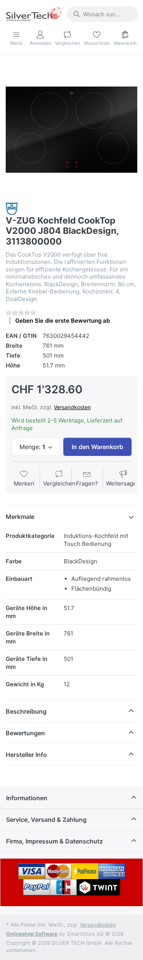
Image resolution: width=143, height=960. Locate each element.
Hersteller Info (26, 754)
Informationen (26, 798)
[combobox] (102, 14)
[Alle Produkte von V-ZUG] (12, 208)
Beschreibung (26, 711)
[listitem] (71, 129)
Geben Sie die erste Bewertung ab (62, 320)
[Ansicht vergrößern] (71, 129)
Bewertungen (25, 733)
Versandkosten (72, 407)
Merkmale (20, 516)
